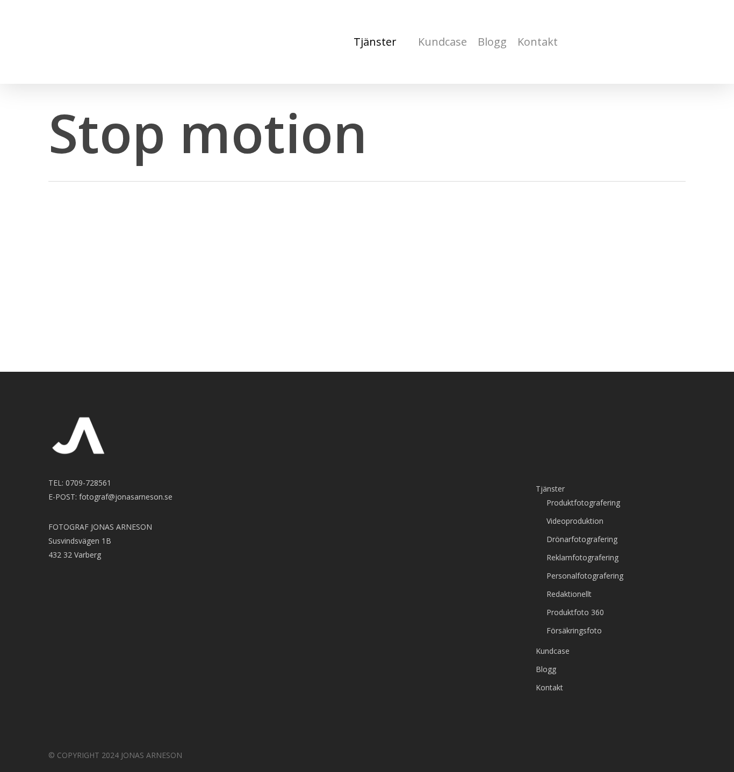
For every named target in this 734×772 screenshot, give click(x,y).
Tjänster (550, 489)
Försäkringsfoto (574, 630)
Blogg (546, 669)
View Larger (117, 325)
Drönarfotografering (581, 539)
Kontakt (549, 687)
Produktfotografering (583, 502)
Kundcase (553, 651)
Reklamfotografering (582, 557)
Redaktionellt (569, 594)
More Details (178, 325)
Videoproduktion (574, 521)
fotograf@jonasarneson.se (125, 497)
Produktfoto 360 (575, 612)
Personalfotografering (584, 576)
